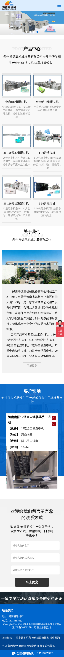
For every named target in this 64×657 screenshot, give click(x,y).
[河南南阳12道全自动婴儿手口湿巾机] (32, 470)
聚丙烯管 (13, 645)
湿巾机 (29, 63)
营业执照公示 (44, 627)
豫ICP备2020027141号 (24, 627)
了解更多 (32, 365)
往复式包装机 (47, 645)
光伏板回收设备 (40, 637)
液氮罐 (22, 645)
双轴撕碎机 (33, 645)
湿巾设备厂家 (23, 637)
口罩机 (38, 63)
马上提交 (32, 582)
